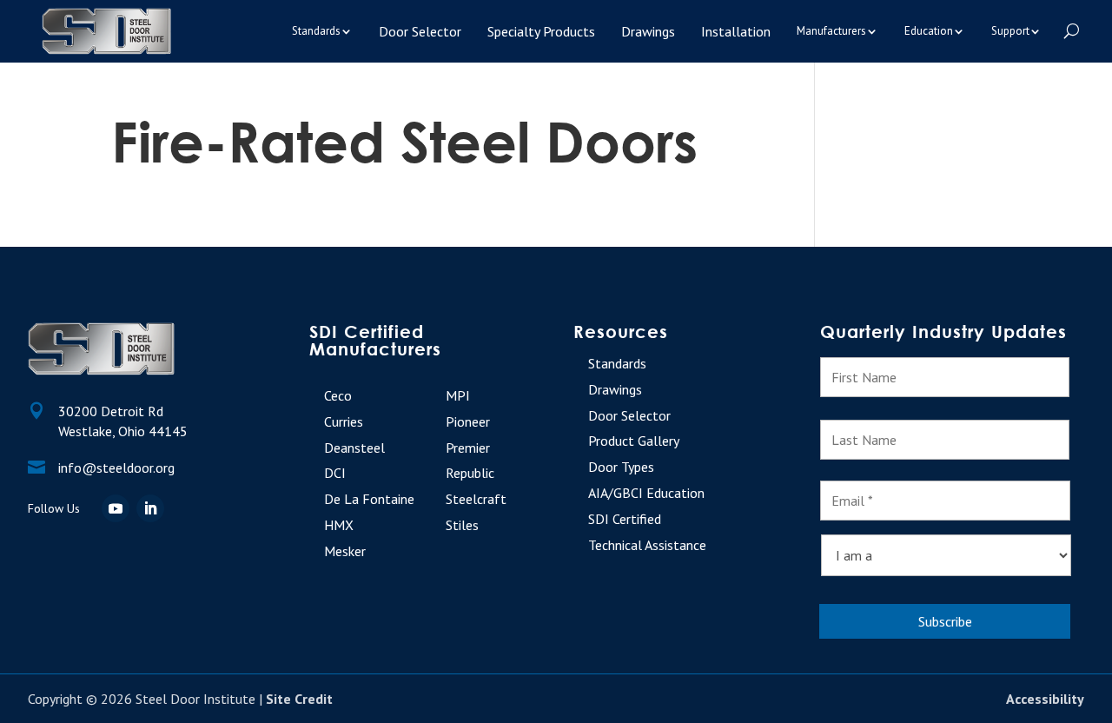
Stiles (462, 525)
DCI (335, 472)
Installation (736, 31)
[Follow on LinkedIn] (150, 508)
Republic (470, 472)
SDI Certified (624, 518)
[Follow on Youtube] (115, 508)
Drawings (648, 31)
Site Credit (299, 698)
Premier (468, 447)
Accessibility (1045, 698)
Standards (316, 30)
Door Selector (420, 31)
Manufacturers (831, 30)
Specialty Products (541, 31)
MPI (458, 395)
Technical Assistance (647, 545)
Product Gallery (633, 440)
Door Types (621, 466)
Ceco (338, 395)
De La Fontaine (369, 498)
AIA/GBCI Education (646, 492)
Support (1010, 30)
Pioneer (468, 421)
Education (928, 30)
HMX (339, 525)
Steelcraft (476, 498)
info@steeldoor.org (116, 467)
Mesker (345, 551)
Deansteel (354, 447)
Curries (343, 421)
